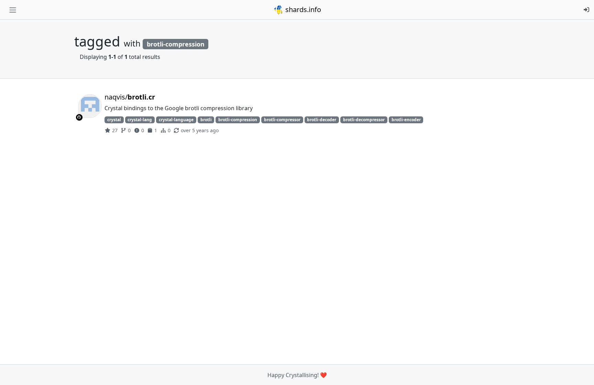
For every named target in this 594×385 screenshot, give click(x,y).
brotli (206, 120)
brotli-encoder (406, 120)
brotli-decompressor (364, 120)
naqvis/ (129, 97)
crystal (114, 120)
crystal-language (176, 120)
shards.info (302, 9)
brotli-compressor (282, 120)
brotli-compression (237, 120)
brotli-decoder (321, 120)
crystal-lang (140, 120)
